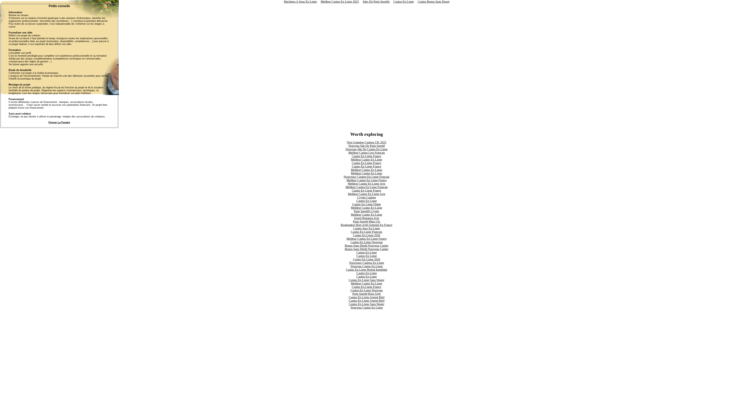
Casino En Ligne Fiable (366, 204)
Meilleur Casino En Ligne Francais (367, 187)
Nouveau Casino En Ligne (366, 266)
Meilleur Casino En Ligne (366, 159)
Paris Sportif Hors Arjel (366, 293)
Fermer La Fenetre (59, 122)
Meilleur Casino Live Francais (366, 152)
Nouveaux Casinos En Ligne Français (366, 176)
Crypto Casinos (366, 197)
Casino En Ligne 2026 (366, 235)
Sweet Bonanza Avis (366, 218)
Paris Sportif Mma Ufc (366, 221)
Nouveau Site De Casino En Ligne (366, 149)
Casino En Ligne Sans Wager (366, 280)
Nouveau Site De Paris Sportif (366, 145)
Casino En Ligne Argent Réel (366, 297)
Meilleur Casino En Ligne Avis (366, 183)
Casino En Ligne (366, 200)
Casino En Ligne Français (366, 231)
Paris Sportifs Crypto (366, 211)
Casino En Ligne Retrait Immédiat (366, 269)
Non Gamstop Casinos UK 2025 (366, 142)
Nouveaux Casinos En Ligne (366, 262)
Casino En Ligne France (366, 156)
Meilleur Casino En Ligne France (366, 180)
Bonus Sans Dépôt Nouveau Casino (366, 245)
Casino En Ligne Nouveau (366, 242)
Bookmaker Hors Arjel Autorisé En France (366, 225)
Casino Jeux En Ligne (366, 228)
